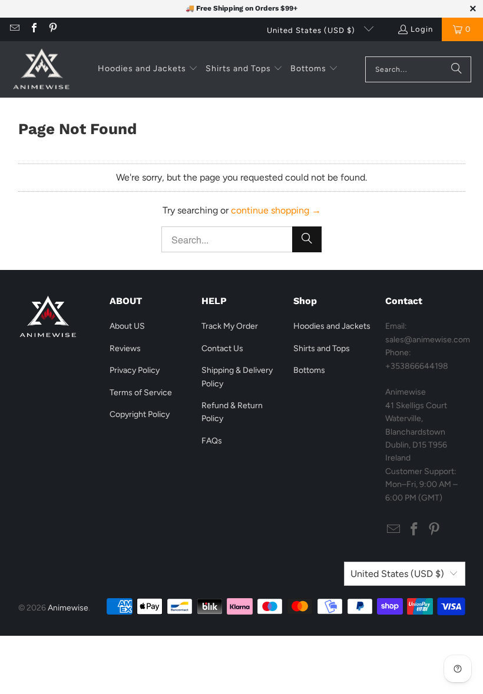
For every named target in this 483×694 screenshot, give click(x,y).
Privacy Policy (135, 370)
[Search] (456, 69)
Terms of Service (141, 393)
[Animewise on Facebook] (33, 29)
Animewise (68, 608)
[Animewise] (41, 69)
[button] (148, 69)
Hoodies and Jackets (331, 326)
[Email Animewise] (14, 29)
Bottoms (309, 370)
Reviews (125, 348)
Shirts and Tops (321, 348)
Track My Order (229, 326)
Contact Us (222, 348)
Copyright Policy (140, 414)
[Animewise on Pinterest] (52, 29)
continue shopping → (276, 210)
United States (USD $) (312, 30)
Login (422, 29)
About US (127, 326)
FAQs (211, 441)
